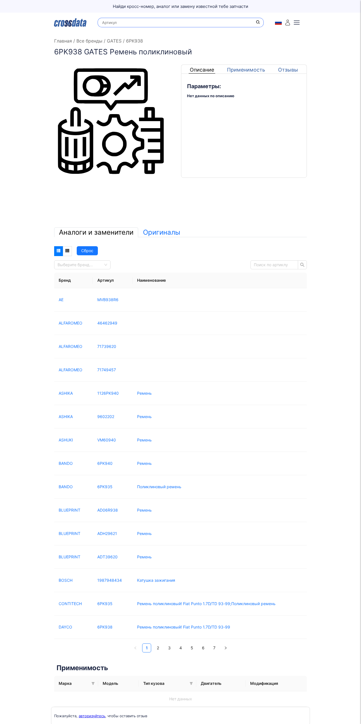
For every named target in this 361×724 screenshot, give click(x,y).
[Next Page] (225, 647)
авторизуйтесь (92, 716)
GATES (114, 41)
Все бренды (89, 41)
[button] (93, 683)
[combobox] (81, 265)
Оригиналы (161, 232)
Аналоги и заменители (96, 232)
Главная (63, 41)
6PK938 (134, 41)
